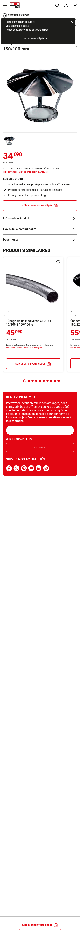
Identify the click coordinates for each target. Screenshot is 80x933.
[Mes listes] (57, 5)
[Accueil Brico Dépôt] (15, 5)
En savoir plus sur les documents (40, 240)
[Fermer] (72, 22)
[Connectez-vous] (66, 5)
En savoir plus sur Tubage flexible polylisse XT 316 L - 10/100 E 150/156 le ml (33, 314)
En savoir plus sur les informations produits (40, 218)
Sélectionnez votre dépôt (37, 205)
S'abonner (40, 447)
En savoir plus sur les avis (40, 229)
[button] (24, 380)
